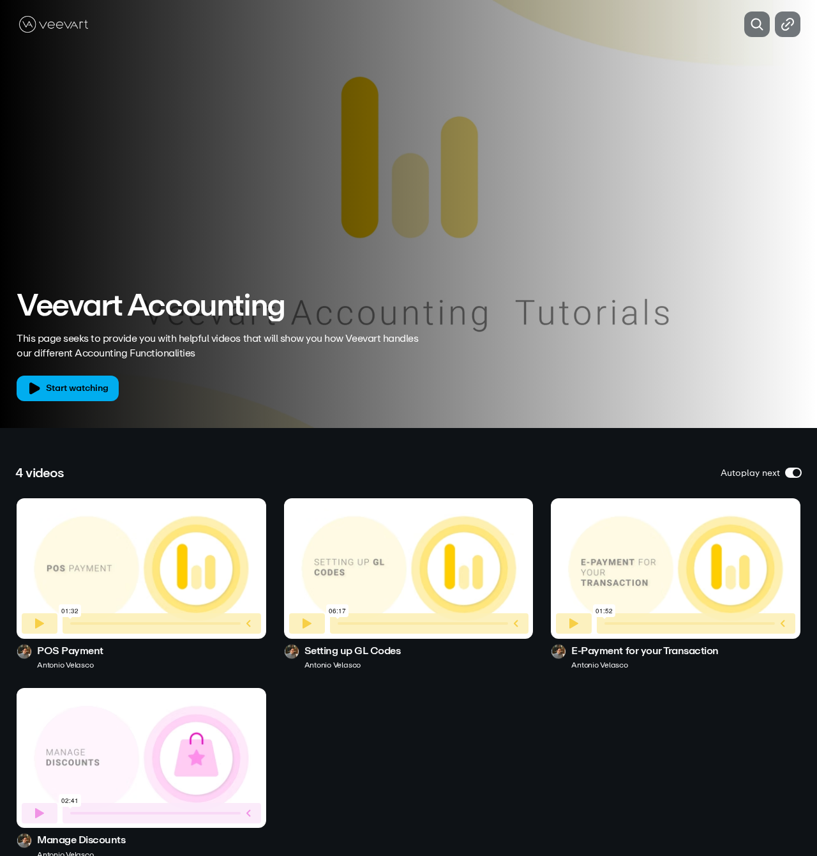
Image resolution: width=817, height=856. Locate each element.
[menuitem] (760, 268)
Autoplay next (750, 473)
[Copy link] (787, 24)
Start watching (77, 388)
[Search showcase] (757, 24)
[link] (141, 584)
